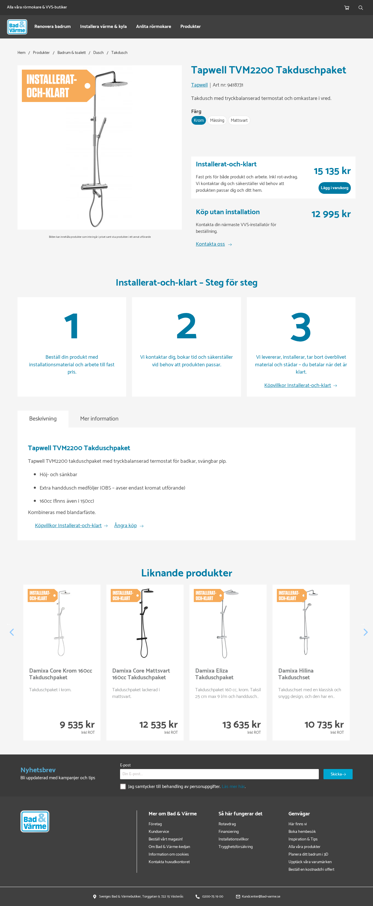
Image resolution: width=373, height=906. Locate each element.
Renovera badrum (52, 27)
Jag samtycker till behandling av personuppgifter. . (187, 787)
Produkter (190, 27)
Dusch (98, 53)
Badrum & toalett (71, 53)
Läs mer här (233, 787)
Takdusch (119, 53)
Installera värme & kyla (103, 27)
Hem (21, 53)
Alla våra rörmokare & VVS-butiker (37, 7)
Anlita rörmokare (153, 27)
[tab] (42, 419)
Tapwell (199, 85)
